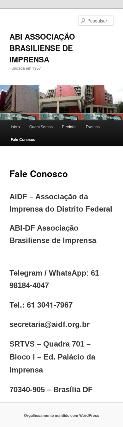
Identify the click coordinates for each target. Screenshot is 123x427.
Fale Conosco (23, 139)
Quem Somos (41, 126)
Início (15, 126)
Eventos (93, 126)
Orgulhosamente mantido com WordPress (61, 415)
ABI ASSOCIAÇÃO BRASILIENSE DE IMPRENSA (42, 48)
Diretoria (69, 126)
